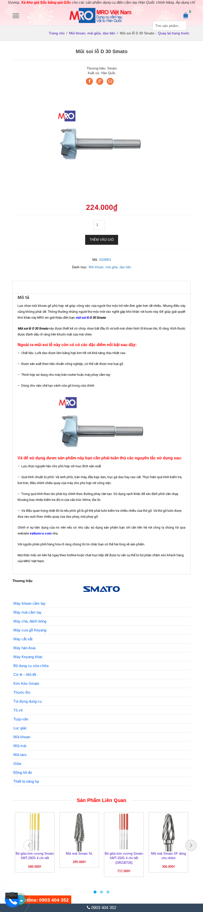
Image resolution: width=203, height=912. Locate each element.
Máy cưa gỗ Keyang (29, 630)
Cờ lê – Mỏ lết (24, 674)
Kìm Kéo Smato (26, 683)
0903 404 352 (103, 907)
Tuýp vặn (20, 719)
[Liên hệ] (12, 895)
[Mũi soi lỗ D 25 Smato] (101, 138)
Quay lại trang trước (173, 33)
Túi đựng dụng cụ (27, 701)
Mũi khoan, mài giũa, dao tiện (92, 33)
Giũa (17, 763)
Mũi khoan (21, 737)
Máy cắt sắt (22, 639)
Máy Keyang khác (28, 657)
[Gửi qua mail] (110, 81)
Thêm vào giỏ (102, 240)
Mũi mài (19, 746)
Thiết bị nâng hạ (26, 781)
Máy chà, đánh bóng (29, 621)
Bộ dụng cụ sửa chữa (31, 666)
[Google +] (99, 81)
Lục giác (20, 728)
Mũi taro (19, 755)
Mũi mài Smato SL (79, 853)
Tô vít (18, 710)
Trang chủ (57, 33)
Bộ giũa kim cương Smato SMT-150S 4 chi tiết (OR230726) (124, 858)
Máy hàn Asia (24, 648)
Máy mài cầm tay (27, 612)
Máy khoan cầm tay (29, 603)
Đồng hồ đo (22, 772)
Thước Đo (21, 692)
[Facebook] (89, 81)
